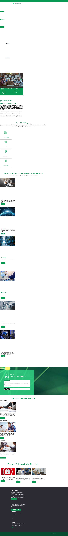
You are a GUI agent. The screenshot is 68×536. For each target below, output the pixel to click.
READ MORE (7, 43)
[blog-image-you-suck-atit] (23, 471)
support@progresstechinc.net (48, 0)
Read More (18, 482)
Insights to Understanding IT (16, 509)
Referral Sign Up (3, 457)
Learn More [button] (3, 204)
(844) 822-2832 (55, 0)
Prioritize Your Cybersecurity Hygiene (7, 475)
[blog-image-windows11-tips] (39, 471)
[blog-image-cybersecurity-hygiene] (8, 471)
